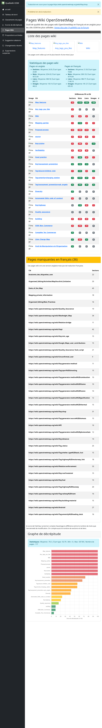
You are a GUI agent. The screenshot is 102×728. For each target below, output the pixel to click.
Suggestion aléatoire (13, 40)
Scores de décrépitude (13, 25)
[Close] (98, 4)
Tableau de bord (11, 14)
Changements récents (13, 45)
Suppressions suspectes (8, 52)
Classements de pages (13, 20)
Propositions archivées (13, 35)
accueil (7, 9)
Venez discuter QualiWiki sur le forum (71, 27)
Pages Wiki (9, 30)
